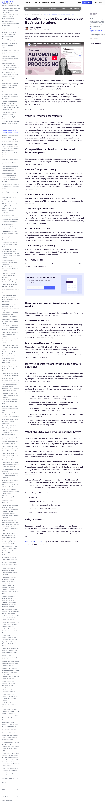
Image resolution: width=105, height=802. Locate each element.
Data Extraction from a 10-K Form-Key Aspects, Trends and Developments (10, 154)
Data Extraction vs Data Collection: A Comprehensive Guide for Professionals (10, 553)
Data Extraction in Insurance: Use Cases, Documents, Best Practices (10, 321)
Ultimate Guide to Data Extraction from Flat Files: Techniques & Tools (9, 683)
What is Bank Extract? (8, 224)
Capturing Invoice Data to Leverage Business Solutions (58, 14)
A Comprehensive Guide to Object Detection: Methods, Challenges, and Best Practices (10, 414)
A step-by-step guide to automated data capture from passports (10, 58)
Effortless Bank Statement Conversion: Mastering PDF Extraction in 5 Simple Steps (9, 731)
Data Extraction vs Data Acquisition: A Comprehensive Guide (10, 528)
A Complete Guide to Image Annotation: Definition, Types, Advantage (10, 395)
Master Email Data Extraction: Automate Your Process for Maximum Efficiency (10, 737)
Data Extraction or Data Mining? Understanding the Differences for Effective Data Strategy (10, 464)
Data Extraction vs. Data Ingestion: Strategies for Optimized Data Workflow (9, 535)
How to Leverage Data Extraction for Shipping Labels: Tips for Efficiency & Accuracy (10, 724)
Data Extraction (36, 14)
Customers (45, 2)
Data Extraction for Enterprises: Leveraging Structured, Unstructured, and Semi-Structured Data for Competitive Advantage (10, 513)
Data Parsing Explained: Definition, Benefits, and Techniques (8, 275)
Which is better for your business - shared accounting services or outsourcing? (10, 74)
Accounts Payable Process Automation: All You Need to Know (9, 244)
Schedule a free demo (33, 542)
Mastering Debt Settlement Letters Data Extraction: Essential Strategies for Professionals (11, 670)
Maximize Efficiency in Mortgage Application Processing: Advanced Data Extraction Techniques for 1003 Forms (10, 589)
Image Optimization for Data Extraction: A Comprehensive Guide (10, 408)
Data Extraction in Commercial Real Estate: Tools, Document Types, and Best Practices (10, 327)
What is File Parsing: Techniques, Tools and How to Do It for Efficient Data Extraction (11, 380)
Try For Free (87, 2)
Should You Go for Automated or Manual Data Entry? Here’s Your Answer (10, 96)
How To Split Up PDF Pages (9, 446)
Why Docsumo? (94, 38)
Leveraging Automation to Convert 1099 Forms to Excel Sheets (10, 192)
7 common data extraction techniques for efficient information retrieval (9, 34)
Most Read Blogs (74, 8)
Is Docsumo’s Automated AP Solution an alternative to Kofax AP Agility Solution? (10, 107)
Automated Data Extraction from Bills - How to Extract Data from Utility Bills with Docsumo (10, 204)
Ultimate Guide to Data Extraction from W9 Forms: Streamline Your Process (9, 689)
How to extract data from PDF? (10, 159)
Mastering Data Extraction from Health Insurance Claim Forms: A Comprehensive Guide (10, 663)
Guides (63, 8)
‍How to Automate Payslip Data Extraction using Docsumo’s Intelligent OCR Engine (10, 85)
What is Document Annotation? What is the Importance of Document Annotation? (10, 168)
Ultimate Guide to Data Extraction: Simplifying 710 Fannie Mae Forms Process (9, 637)
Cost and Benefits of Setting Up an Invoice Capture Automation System (10, 186)
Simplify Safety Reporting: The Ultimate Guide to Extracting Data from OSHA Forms (10, 624)
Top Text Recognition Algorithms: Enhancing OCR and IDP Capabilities (10, 23)
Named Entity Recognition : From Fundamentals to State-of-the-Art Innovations (11, 10)
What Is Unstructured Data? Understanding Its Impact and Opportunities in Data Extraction (10, 522)
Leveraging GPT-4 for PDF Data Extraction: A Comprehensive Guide (10, 52)
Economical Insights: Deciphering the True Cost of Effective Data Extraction (10, 541)
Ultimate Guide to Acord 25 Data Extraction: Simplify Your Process (10, 718)
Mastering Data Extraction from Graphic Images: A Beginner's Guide (10, 748)
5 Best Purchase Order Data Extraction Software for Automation (9, 210)
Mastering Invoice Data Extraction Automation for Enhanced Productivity (9, 598)
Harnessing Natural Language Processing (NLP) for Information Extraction (10, 16)
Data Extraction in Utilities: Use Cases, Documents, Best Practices (10, 334)
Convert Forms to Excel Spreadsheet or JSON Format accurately (10, 179)
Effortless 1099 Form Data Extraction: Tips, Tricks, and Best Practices (9, 564)
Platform (27, 2)
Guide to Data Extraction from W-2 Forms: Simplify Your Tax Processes (10, 475)
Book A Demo (98, 2)
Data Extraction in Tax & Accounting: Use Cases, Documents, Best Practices (9, 354)
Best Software (52, 8)
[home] (8, 2)
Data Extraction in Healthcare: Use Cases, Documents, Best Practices (10, 347)
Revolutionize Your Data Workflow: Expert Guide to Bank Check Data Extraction (10, 676)
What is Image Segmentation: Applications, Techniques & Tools (10, 401)
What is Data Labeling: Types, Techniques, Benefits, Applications (10, 421)
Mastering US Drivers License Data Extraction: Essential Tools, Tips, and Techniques (10, 630)
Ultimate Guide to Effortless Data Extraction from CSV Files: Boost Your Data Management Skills (10, 755)
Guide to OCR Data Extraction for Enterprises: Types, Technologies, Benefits (10, 432)
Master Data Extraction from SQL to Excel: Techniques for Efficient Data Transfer (11, 617)
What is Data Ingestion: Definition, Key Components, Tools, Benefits (9, 360)
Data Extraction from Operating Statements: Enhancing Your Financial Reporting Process (10, 650)
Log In (79, 2)
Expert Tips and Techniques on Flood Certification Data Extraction (10, 644)
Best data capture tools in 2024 (10, 5)
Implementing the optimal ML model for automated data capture (9, 45)
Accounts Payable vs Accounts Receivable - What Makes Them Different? (11, 255)
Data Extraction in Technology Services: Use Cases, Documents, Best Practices (10, 314)
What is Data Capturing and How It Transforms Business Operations (11, 291)
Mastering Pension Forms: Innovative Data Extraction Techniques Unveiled (9, 604)
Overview (28, 14)
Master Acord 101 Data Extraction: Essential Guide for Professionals (10, 704)
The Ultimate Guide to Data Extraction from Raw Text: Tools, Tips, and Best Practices (11, 611)
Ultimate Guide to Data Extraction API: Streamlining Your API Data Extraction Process (10, 657)
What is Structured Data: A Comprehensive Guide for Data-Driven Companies (10, 491)
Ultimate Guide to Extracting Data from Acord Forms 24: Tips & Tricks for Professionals (10, 711)
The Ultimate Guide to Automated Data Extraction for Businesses (10, 268)
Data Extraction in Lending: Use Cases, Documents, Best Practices (10, 340)
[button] (36, 2)
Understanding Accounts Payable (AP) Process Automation (8, 238)
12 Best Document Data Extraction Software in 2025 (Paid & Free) (9, 262)
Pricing (53, 2)
